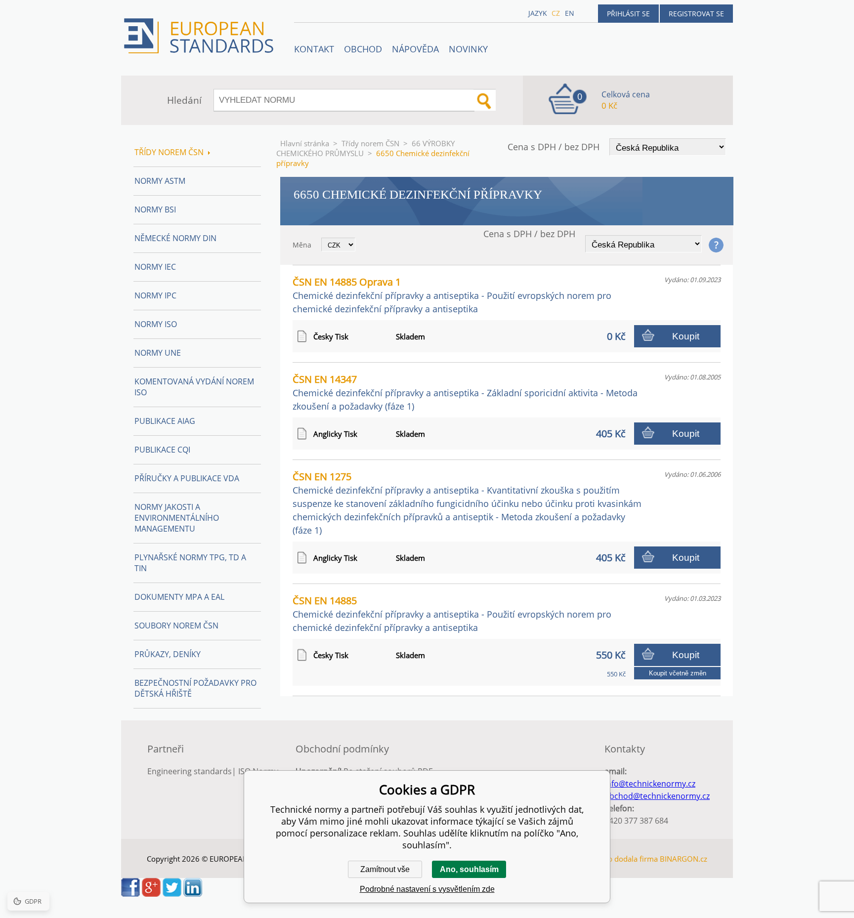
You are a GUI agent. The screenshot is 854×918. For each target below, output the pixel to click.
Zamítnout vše (385, 869)
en (569, 13)
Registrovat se (696, 13)
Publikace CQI (162, 449)
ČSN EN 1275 (467, 503)
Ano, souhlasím (469, 869)
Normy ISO (155, 324)
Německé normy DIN (175, 238)
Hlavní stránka (304, 143)
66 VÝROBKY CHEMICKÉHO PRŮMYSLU (365, 148)
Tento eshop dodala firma (614, 859)
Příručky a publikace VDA (186, 478)
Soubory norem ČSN (176, 625)
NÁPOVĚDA (415, 49)
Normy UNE (157, 352)
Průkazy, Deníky (167, 654)
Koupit (685, 336)
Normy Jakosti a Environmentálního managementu (176, 517)
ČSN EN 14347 (465, 392)
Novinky (468, 49)
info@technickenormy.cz (649, 783)
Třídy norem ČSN (370, 143)
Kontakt (314, 49)
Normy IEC (155, 266)
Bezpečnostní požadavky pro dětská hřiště (195, 688)
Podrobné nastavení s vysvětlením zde (427, 889)
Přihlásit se (628, 13)
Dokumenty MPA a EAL (179, 596)
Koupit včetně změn (677, 673)
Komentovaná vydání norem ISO (194, 387)
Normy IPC (155, 295)
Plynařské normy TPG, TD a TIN (190, 563)
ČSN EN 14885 (452, 613)
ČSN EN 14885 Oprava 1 (452, 295)
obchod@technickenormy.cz (657, 796)
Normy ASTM (159, 180)
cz (556, 13)
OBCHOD (363, 49)
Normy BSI (155, 209)
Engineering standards (189, 771)
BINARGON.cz (683, 859)
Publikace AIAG (164, 421)
